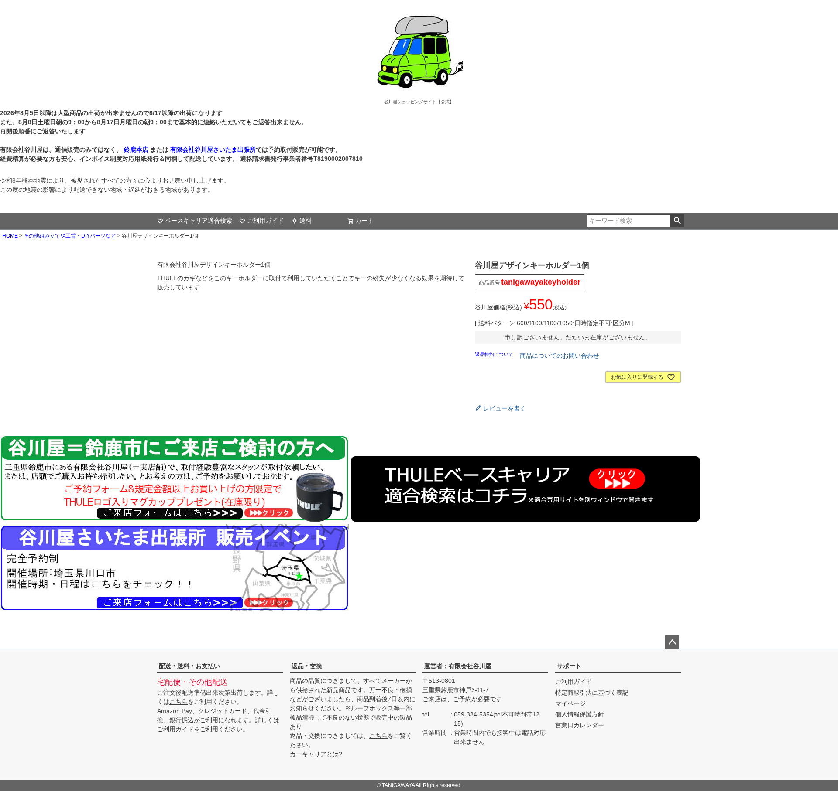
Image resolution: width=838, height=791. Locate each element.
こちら (178, 701)
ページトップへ (672, 642)
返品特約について (495, 354)
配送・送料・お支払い (189, 665)
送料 (305, 220)
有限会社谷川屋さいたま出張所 (212, 149)
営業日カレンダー (579, 725)
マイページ (570, 703)
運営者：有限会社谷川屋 (457, 665)
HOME (10, 236)
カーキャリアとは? (316, 753)
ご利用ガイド (265, 220)
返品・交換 (307, 665)
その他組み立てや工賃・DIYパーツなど (70, 236)
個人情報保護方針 (579, 714)
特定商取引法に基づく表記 (591, 692)
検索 (677, 221)
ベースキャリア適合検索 (198, 220)
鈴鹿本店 (136, 149)
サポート (569, 665)
